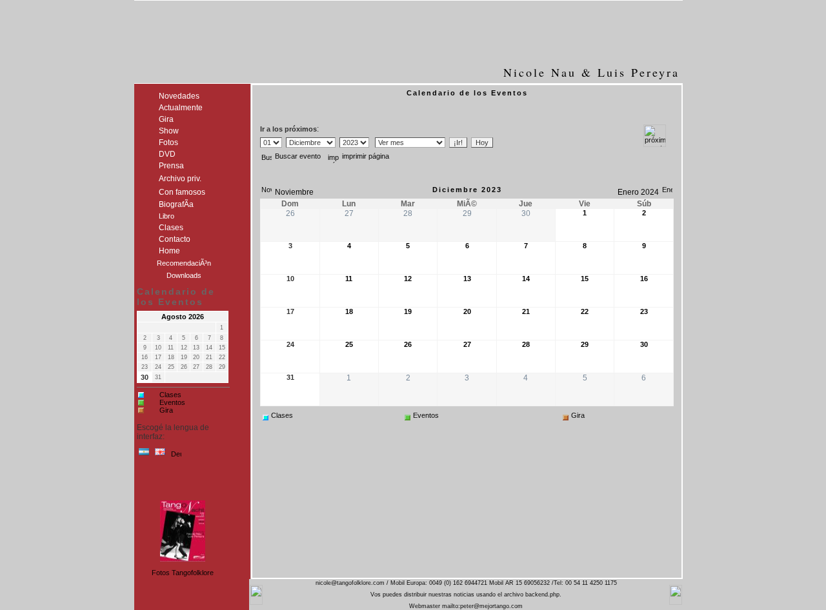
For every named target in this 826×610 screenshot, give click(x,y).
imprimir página (365, 156)
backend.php (542, 594)
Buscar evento (298, 156)
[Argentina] (144, 454)
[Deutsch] (176, 454)
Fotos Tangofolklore (183, 572)
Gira (166, 410)
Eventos (172, 402)
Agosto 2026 (182, 316)
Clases (170, 394)
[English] (160, 454)
